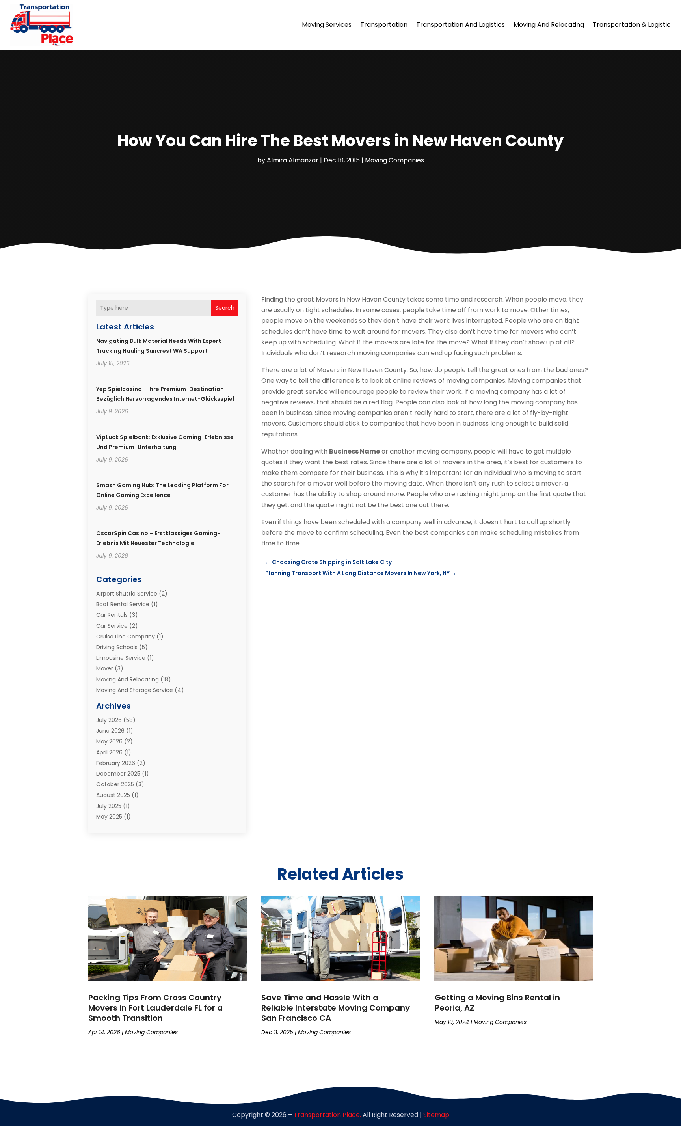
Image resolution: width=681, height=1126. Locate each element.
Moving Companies (394, 160)
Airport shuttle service (126, 593)
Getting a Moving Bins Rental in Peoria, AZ (497, 1002)
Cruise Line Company (125, 636)
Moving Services (327, 24)
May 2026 (109, 741)
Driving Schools (117, 647)
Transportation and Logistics (460, 24)
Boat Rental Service (122, 604)
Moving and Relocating (549, 24)
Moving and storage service (134, 690)
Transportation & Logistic (632, 24)
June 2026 (110, 731)
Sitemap (436, 1114)
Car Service (112, 626)
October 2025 (115, 784)
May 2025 (109, 817)
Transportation (383, 24)
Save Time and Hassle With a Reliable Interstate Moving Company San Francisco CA (335, 1008)
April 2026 (109, 752)
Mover (104, 668)
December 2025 (118, 774)
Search (224, 308)
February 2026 (115, 763)
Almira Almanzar (292, 160)
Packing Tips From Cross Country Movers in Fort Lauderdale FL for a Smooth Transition (155, 1008)
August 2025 (113, 795)
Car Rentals (112, 615)
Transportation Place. (327, 1114)
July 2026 (109, 720)
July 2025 (108, 806)
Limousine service (120, 658)
